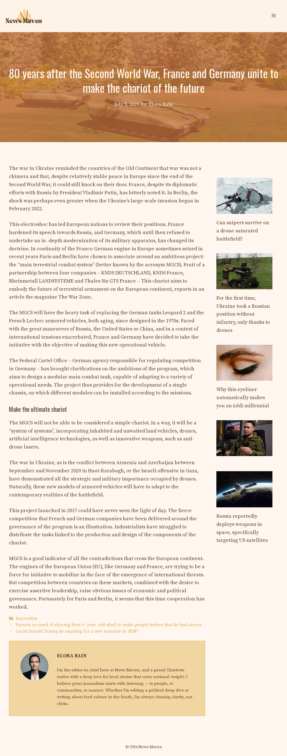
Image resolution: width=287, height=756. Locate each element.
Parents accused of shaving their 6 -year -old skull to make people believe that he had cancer (109, 625)
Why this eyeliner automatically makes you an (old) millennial (242, 397)
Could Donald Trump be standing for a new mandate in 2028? (77, 631)
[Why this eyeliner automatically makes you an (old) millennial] (244, 376)
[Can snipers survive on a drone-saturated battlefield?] (244, 209)
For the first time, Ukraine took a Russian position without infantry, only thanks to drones (243, 314)
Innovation (27, 618)
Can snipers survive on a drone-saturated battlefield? (242, 230)
